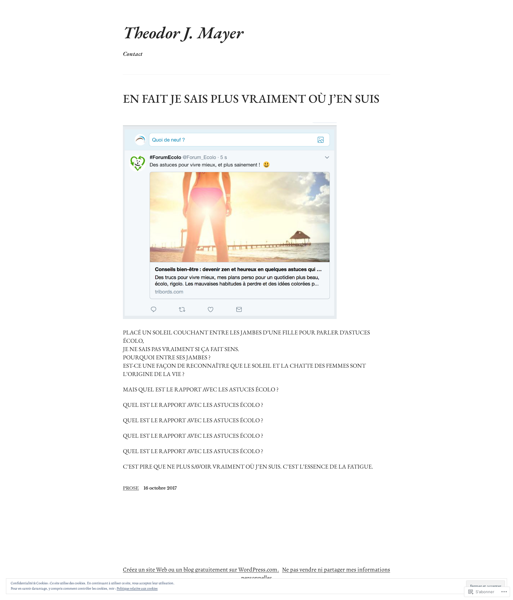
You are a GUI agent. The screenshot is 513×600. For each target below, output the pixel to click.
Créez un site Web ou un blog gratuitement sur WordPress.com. (201, 570)
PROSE (131, 488)
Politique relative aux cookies (137, 588)
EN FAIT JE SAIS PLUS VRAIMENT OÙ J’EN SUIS (251, 98)
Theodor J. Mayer (183, 32)
